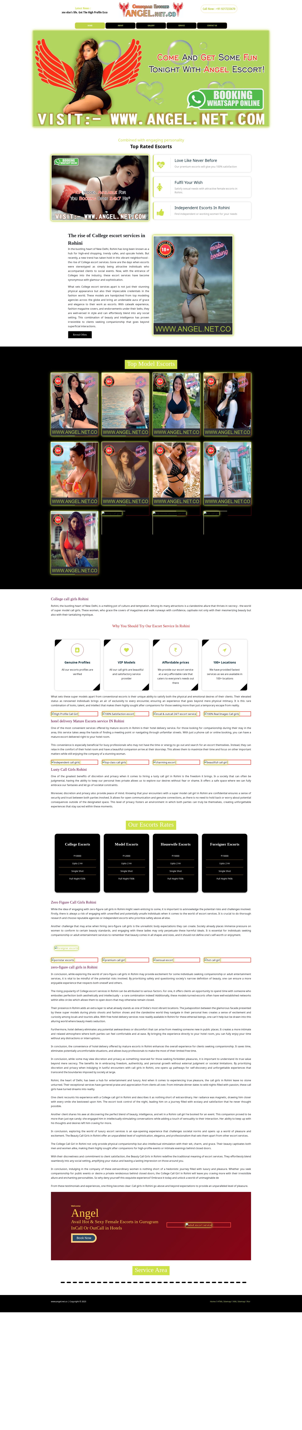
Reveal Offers (80, 334)
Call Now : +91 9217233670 (219, 9)
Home (213, 1301)
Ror (248, 1301)
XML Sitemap (239, 1301)
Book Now (84, 1238)
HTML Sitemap (224, 1301)
